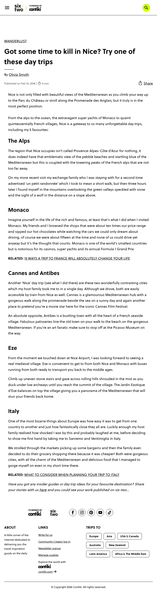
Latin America (98, 554)
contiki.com (45, 572)
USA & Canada (129, 536)
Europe (93, 536)
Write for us (45, 535)
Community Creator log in (54, 542)
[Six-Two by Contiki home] (19, 7)
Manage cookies (48, 555)
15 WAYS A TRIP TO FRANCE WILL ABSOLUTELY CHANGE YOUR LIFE (77, 258)
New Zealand (117, 545)
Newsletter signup (49, 548)
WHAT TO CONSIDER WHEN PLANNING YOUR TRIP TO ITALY (71, 474)
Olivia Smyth (19, 74)
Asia (109, 536)
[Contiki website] (35, 512)
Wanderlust (15, 41)
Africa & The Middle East (130, 554)
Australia (95, 545)
